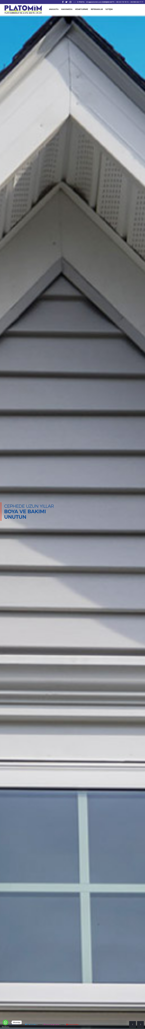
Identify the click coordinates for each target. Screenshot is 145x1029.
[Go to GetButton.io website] (5, 1026)
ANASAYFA (53, 9)
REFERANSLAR (97, 9)
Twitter (32, 1024)
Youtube (73, 1024)
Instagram (52, 1024)
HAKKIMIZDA (66, 9)
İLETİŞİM (109, 9)
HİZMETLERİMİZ (81, 9)
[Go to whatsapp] (5, 1022)
